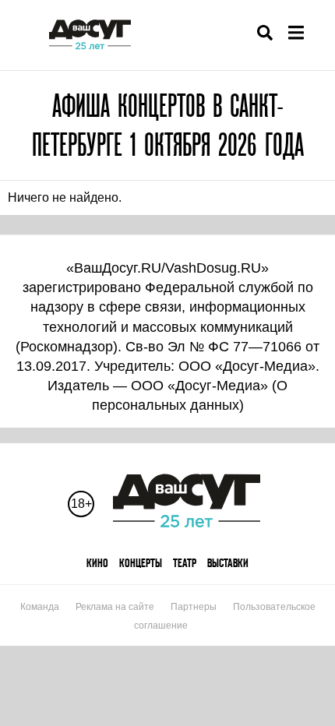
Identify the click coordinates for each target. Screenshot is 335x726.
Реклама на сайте (115, 606)
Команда (39, 606)
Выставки (228, 562)
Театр (184, 562)
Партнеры (194, 606)
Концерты (140, 562)
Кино (97, 562)
